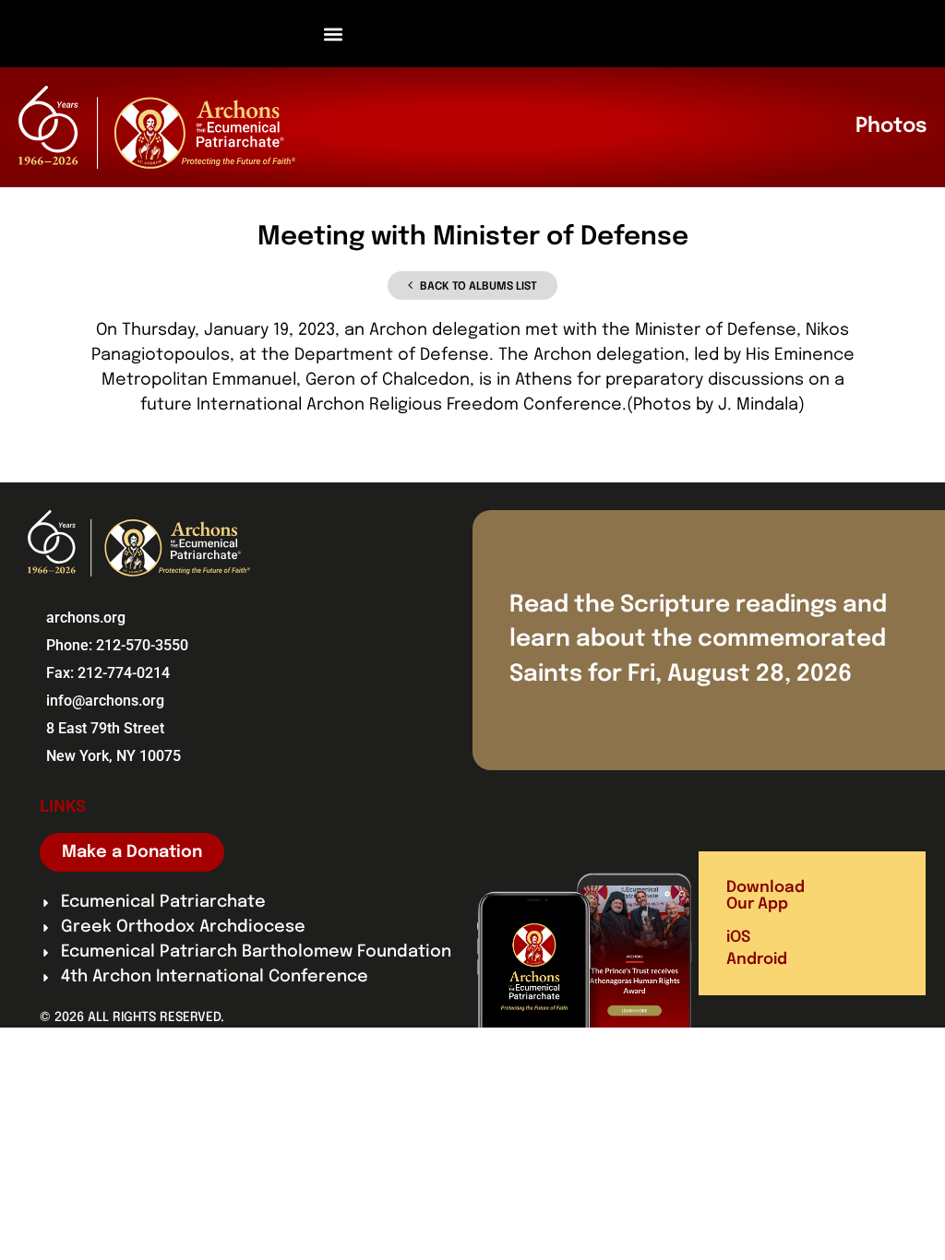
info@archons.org (105, 700)
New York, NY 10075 (113, 756)
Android (756, 960)
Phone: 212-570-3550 (117, 645)
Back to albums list (478, 286)
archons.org (86, 617)
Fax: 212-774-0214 (108, 673)
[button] (333, 33)
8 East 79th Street (105, 728)
